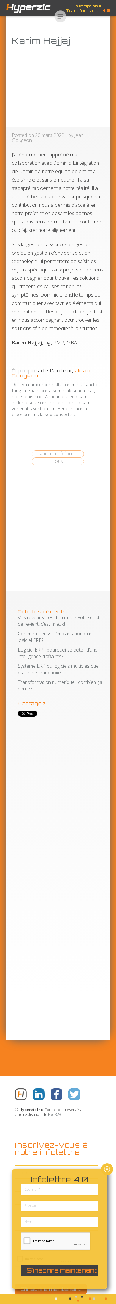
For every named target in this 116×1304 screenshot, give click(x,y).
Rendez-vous (6, 295)
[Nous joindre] (21, 1094)
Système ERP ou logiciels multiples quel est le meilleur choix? (59, 669)
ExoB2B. (55, 1114)
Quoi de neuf (6, 235)
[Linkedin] (39, 1094)
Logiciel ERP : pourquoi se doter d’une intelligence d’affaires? (58, 653)
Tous (58, 461)
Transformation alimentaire (6, 139)
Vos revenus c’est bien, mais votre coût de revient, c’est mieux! (59, 620)
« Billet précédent (58, 454)
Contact (6, 348)
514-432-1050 (6, 406)
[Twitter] (74, 1094)
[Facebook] (56, 1094)
